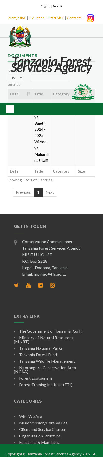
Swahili (57, 6)
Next (50, 192)
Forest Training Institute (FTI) (45, 384)
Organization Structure (39, 435)
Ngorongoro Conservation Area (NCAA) (45, 369)
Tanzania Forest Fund (38, 354)
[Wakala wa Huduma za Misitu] (20, 33)
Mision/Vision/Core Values (43, 422)
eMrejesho (16, 18)
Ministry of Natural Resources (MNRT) (43, 339)
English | (47, 6)
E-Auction (37, 18)
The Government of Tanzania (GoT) (50, 331)
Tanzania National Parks (41, 348)
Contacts (74, 18)
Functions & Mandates (39, 442)
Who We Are (30, 416)
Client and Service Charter (42, 429)
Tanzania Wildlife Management (47, 361)
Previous (23, 192)
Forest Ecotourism (35, 378)
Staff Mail (55, 18)
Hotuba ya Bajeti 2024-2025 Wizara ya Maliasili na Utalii (41, 135)
